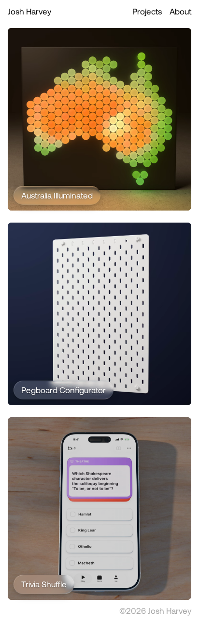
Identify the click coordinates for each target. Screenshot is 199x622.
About (180, 11)
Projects (147, 11)
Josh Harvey (29, 11)
